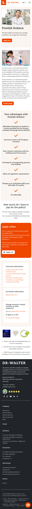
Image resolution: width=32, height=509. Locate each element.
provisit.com (6, 470)
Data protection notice (9, 505)
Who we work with (8, 417)
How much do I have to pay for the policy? (16, 206)
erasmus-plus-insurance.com (11, 474)
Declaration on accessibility (10, 500)
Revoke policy (24, 504)
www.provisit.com (11, 295)
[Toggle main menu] (29, 2)
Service (5, 483)
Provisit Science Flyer (12, 282)
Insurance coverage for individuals (12, 435)
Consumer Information (23, 498)
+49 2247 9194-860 (13, 318)
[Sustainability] (24, 333)
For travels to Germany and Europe (13, 452)
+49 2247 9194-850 (8, 385)
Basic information (12, 498)
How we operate (7, 413)
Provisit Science (13, 28)
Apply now (7, 40)
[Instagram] (7, 396)
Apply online (9, 226)
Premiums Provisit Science (14, 278)
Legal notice (5, 504)
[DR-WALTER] (13, 2)
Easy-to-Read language (9, 501)
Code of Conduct (20, 505)
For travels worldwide (9, 454)
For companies (7, 456)
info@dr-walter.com (9, 387)
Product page (7, 103)
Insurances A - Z (7, 458)
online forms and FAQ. (18, 311)
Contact (4, 498)
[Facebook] (4, 396)
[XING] (17, 396)
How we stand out (8, 415)
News (4, 419)
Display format (22, 500)
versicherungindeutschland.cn (11, 472)
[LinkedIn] (14, 396)
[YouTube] (11, 396)
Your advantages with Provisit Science (16, 115)
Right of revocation (14, 504)
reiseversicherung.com (9, 467)
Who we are (6, 410)
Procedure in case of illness (14, 280)
